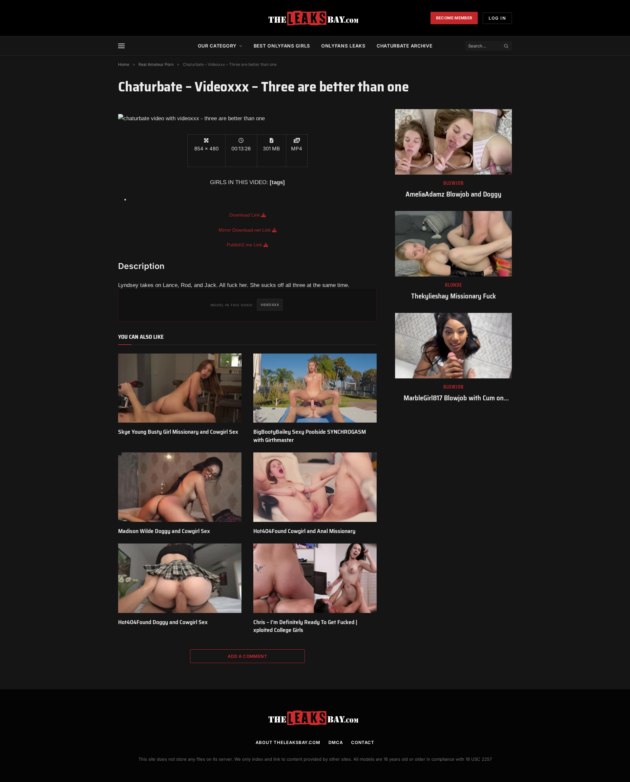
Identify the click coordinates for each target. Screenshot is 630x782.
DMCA (335, 742)
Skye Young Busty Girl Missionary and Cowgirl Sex (178, 432)
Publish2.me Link (245, 244)
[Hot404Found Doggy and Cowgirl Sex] (180, 578)
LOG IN (497, 18)
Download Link (245, 215)
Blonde (453, 285)
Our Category (217, 45)
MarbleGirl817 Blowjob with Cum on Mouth (454, 398)
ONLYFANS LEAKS (343, 45)
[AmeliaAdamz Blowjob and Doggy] (453, 142)
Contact (362, 742)
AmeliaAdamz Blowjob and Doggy (453, 194)
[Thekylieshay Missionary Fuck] (453, 244)
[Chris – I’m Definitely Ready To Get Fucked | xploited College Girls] (315, 578)
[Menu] (121, 46)
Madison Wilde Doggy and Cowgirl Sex (164, 531)
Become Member (454, 17)
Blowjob (453, 183)
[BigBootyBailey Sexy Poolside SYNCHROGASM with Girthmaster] (315, 388)
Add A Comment (247, 656)
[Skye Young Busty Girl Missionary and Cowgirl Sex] (180, 388)
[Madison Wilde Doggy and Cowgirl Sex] (180, 487)
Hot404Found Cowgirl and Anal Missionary (304, 531)
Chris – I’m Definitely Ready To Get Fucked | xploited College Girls (305, 626)
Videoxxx (270, 305)
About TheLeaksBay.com (288, 742)
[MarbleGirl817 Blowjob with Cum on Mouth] (453, 345)
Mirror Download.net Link (245, 230)
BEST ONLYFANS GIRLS (282, 45)
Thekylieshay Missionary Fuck (453, 296)
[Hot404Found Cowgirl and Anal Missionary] (315, 487)
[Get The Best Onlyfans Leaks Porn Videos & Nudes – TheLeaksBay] (315, 18)
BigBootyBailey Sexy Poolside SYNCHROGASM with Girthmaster (309, 436)
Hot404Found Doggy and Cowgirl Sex (163, 622)
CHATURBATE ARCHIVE (404, 45)
